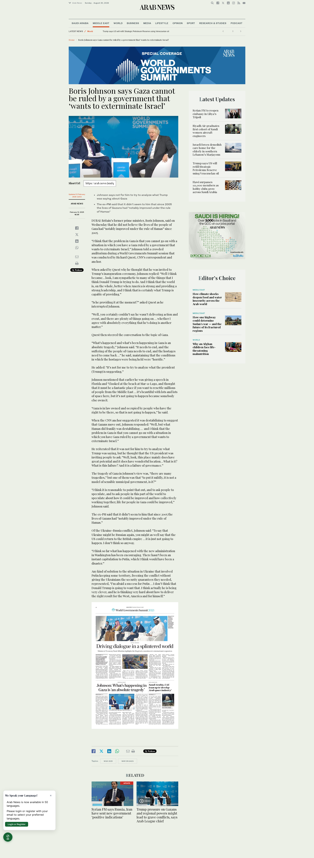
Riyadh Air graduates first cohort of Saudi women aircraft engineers (206, 130)
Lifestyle (161, 23)
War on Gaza (128, 761)
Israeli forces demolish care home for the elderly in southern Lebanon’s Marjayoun (207, 149)
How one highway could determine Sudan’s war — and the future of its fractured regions (207, 323)
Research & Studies (212, 23)
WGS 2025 (108, 761)
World (118, 23)
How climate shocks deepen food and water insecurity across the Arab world (207, 299)
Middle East (101, 23)
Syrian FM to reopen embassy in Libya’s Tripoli (205, 114)
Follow (78, 270)
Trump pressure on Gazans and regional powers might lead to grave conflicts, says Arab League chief (157, 815)
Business (133, 23)
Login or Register (17, 824)
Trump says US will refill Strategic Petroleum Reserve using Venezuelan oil (206, 168)
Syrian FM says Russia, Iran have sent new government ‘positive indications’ (112, 813)
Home (72, 39)
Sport (191, 23)
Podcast (236, 23)
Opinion (178, 23)
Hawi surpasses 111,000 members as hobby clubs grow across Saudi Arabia (136, 31)
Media (147, 23)
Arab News (77, 3)
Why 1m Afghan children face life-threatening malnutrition (204, 349)
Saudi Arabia (80, 23)
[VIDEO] (157, 793)
